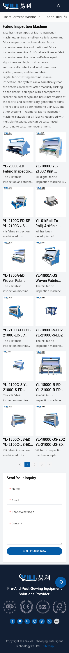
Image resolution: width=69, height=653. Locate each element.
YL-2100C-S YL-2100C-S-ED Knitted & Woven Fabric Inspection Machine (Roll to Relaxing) (17, 387)
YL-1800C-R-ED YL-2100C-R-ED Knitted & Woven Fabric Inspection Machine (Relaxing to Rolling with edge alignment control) (50, 387)
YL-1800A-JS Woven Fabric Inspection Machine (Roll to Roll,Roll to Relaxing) (50, 278)
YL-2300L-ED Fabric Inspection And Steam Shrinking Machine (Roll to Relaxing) (17, 169)
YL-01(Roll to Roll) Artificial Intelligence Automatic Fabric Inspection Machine (50, 223)
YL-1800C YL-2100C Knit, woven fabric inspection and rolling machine (49, 169)
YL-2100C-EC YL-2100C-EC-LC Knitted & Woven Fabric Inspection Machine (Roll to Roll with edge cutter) (17, 333)
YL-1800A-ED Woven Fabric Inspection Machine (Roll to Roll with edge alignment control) (17, 278)
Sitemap (48, 646)
